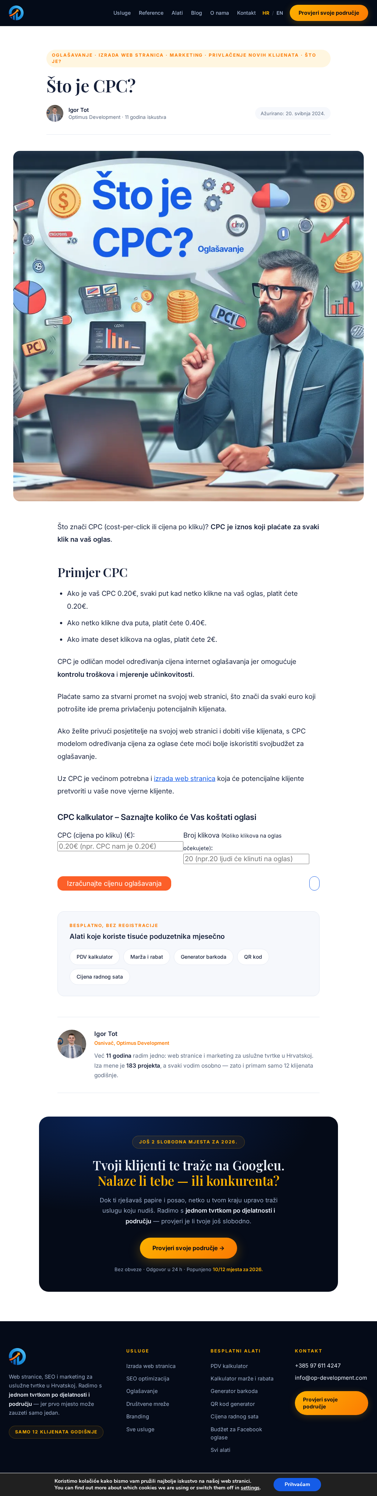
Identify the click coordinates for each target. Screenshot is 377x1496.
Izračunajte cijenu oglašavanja (114, 883)
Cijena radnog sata (100, 976)
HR (266, 13)
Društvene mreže (147, 1404)
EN (279, 13)
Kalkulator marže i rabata (242, 1378)
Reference (151, 13)
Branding (137, 1416)
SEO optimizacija (147, 1378)
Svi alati (220, 1450)
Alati (177, 13)
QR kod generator (233, 1404)
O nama (219, 13)
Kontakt (246, 13)
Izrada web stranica (151, 1366)
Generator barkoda (203, 957)
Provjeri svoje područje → (188, 1248)
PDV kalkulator (95, 957)
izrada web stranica (184, 778)
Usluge (122, 13)
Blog (196, 13)
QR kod (253, 957)
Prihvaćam (297, 1484)
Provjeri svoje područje (329, 13)
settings (250, 1488)
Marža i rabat (146, 957)
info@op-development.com (331, 1377)
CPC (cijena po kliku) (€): (96, 835)
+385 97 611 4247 (318, 1365)
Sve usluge (140, 1429)
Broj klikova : (232, 841)
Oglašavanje (142, 1391)
